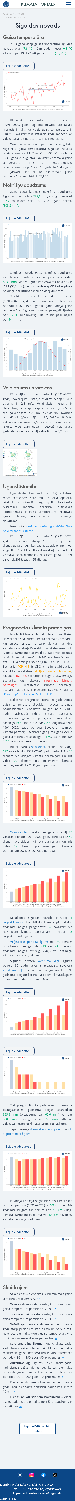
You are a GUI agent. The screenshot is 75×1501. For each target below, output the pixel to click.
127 (5, 751)
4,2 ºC (7, 741)
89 (70, 751)
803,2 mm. (10, 282)
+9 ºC (18, 723)
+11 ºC (46, 737)
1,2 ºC (13, 315)
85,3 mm (51, 1119)
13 (70, 932)
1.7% (6, 201)
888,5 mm (10, 1119)
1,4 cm (53, 1215)
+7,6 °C (27, 48)
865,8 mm (10, 1114)
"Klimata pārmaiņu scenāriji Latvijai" (27, 694)
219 (43, 946)
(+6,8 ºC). (61, 53)
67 (15, 846)
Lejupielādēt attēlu (18, 66)
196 (57, 942)
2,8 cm (57, 1210)
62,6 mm (51, 1114)
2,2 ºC (48, 723)
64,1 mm (14, 319)
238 (56, 946)
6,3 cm (55, 1205)
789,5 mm (40, 196)
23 (70, 832)
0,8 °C (67, 48)
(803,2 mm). (11, 206)
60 (15, 761)
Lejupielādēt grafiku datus (37, 1428)
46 (70, 837)
